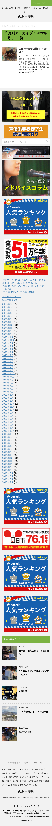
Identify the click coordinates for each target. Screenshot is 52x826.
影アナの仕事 (25, 732)
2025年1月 (7, 337)
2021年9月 (7, 382)
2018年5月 (7, 479)
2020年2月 (7, 425)
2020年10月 (8, 410)
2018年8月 (7, 470)
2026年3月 (7, 316)
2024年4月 (7, 346)
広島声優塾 (26, 17)
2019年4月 (7, 446)
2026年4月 (7, 313)
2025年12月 (8, 325)
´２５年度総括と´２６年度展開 (18, 292)
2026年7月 (7, 304)
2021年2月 (7, 398)
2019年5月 (7, 443)
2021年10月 (8, 379)
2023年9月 (7, 349)
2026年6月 (7, 307)
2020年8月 (7, 416)
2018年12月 (8, 458)
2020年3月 (7, 422)
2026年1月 (7, 322)
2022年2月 (7, 367)
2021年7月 (7, 385)
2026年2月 (7, 319)
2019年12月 (8, 431)
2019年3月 (7, 449)
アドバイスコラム (42, 56)
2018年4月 (7, 482)
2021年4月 (7, 391)
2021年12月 (8, 373)
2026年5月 (7, 310)
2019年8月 (7, 440)
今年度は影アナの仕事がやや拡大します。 (24, 286)
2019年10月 (8, 434)
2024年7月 (7, 343)
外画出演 (6, 289)
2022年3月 (7, 364)
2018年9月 (7, 467)
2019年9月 (7, 437)
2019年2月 (7, 452)
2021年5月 (7, 388)
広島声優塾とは (14, 763)
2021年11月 (8, 376)
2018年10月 (8, 464)
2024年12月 (8, 340)
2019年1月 (7, 455)
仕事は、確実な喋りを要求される (19, 283)
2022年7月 (7, 358)
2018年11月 (8, 461)
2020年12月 (8, 404)
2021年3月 (7, 394)
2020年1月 (7, 428)
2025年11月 (8, 328)
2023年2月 (7, 352)
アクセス (26, 763)
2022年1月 (7, 370)
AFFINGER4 (27, 820)
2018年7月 (7, 473)
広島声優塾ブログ (11, 299)
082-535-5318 (27, 806)
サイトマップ (39, 763)
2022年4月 (7, 361)
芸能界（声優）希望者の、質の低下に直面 (24, 280)
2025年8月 (7, 331)
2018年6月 (7, 476)
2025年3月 (7, 334)
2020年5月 (7, 419)
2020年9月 (7, 413)
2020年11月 (8, 407)
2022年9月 (7, 355)
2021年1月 (7, 401)
